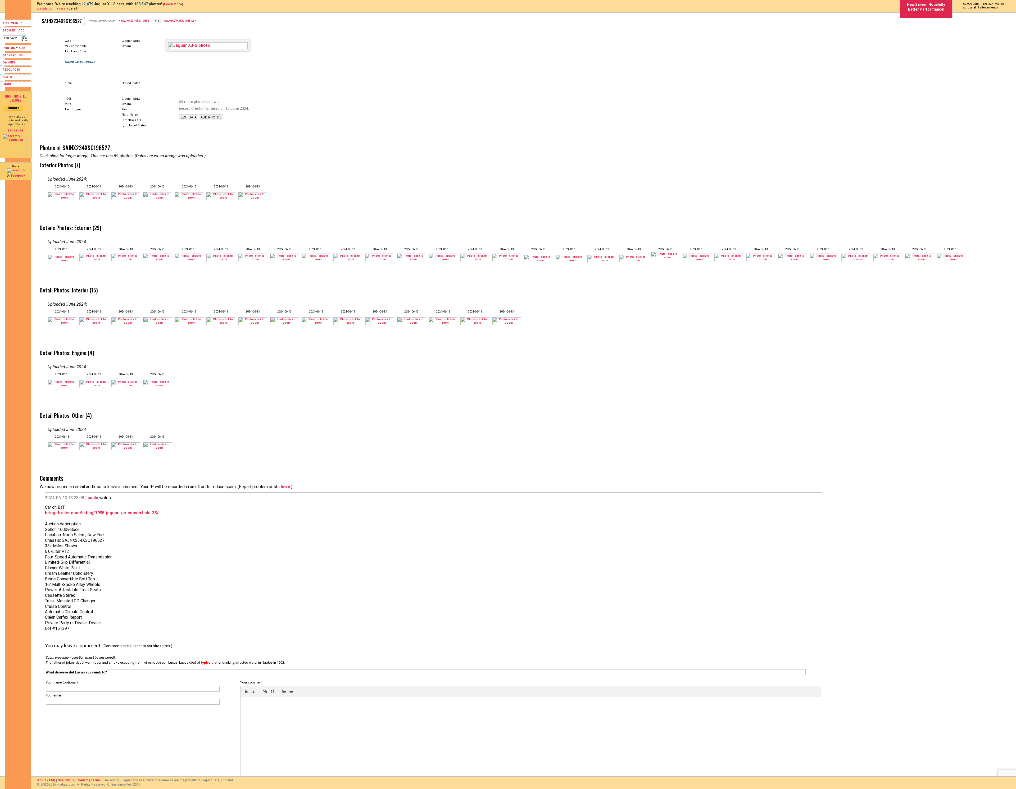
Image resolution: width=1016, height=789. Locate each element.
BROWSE (9, 30)
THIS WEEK (11, 23)
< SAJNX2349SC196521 (135, 20)
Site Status (66, 780)
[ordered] (284, 691)
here (285, 486)
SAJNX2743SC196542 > (180, 20)
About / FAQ (46, 780)
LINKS (7, 84)
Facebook (18, 175)
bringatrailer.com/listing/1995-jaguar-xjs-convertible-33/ (101, 512)
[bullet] (291, 691)
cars (62, 8)
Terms (96, 780)
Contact (82, 780)
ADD (22, 30)
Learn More (173, 4)
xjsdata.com (46, 8)
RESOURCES (11, 69)
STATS (7, 77)
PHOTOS (9, 48)
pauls (93, 497)
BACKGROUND (13, 55)
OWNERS (9, 62)
